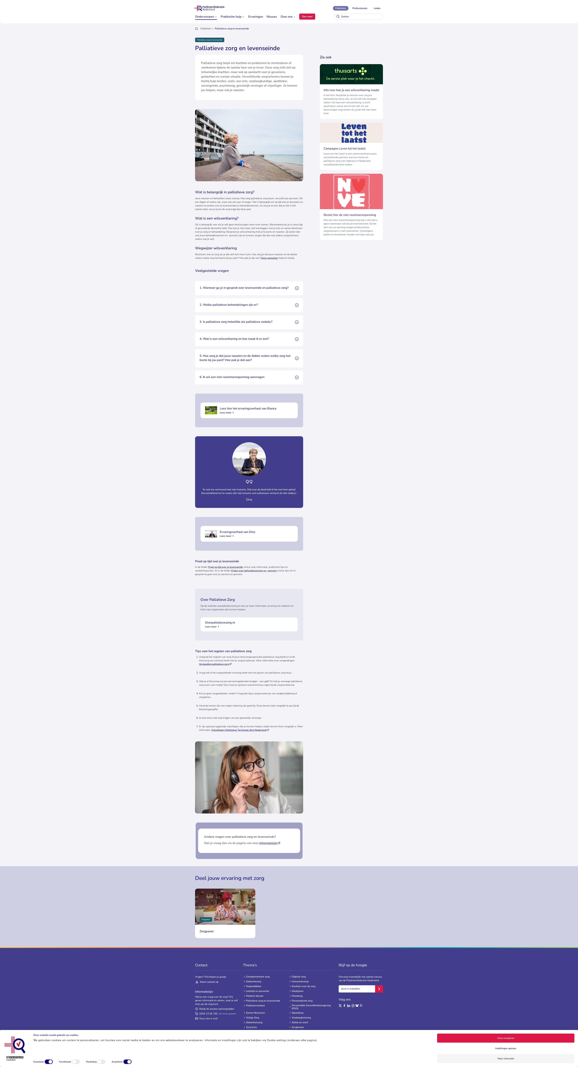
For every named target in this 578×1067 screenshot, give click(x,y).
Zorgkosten (298, 1027)
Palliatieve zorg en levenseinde (263, 1000)
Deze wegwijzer (269, 258)
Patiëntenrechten (255, 1005)
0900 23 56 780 (217, 1013)
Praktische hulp (231, 17)
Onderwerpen (204, 17)
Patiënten (340, 8)
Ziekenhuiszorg (254, 1022)
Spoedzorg (297, 1012)
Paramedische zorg (302, 1000)
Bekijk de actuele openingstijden (216, 1008)
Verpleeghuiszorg (301, 1017)
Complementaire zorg (258, 976)
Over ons (287, 17)
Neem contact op (209, 982)
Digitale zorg (299, 976)
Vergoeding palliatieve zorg (214, 664)
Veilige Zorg (252, 1017)
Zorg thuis (251, 1027)
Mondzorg (297, 995)
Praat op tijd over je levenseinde (225, 567)
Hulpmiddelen (253, 986)
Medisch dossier (255, 995)
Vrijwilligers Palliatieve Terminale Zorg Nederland (238, 730)
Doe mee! (307, 16)
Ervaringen (255, 17)
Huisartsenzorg (300, 981)
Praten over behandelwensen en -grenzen (254, 570)
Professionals (359, 8)
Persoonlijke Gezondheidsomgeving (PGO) (311, 1007)
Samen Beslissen (255, 1012)
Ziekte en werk (300, 1022)
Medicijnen (297, 991)
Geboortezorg (253, 981)
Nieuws (272, 17)
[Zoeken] (338, 16)
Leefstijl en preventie (257, 991)
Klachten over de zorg (303, 986)
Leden (377, 8)
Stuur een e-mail (208, 1018)
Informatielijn (268, 843)
